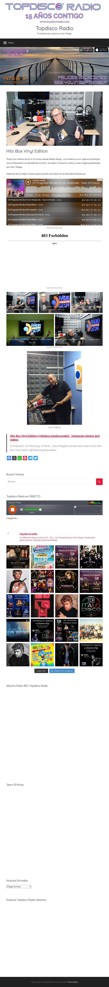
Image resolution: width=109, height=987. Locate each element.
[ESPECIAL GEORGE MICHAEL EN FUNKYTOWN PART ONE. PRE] (18, 654)
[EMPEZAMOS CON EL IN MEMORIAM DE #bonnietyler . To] (66, 581)
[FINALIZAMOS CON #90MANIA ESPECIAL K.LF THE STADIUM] (42, 605)
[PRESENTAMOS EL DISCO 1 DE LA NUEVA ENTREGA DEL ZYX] (42, 654)
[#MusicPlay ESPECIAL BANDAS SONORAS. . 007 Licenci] (42, 581)
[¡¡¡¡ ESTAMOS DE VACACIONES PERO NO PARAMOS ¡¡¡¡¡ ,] (18, 557)
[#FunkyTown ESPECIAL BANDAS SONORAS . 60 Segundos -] (18, 581)
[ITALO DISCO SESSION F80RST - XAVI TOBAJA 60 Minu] (91, 605)
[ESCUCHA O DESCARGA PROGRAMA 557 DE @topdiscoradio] (66, 630)
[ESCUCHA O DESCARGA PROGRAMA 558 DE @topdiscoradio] (18, 605)
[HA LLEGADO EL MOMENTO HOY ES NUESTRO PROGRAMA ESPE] (91, 581)
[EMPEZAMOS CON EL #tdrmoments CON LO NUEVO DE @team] (18, 630)
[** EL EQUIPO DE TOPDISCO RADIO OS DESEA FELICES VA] (42, 557)
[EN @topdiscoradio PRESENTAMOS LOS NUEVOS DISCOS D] (42, 630)
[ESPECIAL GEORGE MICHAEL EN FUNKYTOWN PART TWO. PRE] (66, 605)
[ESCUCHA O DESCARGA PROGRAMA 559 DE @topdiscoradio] (66, 557)
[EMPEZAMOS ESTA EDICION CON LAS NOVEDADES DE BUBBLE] (66, 654)
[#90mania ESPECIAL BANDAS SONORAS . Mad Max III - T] (91, 557)
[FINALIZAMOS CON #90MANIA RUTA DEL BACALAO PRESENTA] (91, 630)
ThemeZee (72, 982)
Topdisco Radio (54, 28)
